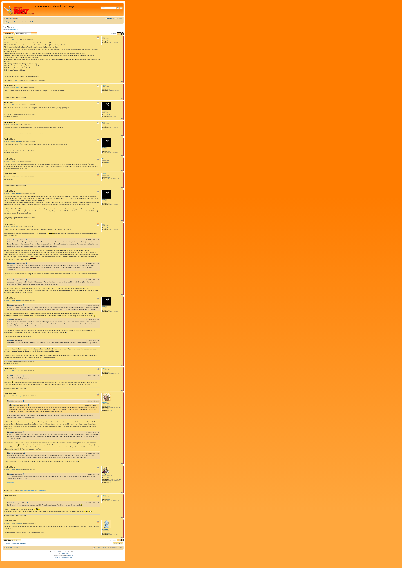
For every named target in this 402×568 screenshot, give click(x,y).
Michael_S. (105, 402)
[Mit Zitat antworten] (98, 37)
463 (108, 477)
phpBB (57, 551)
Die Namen (8, 27)
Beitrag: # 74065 (9, 371)
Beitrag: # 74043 (9, 87)
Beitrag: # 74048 (9, 141)
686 (108, 41)
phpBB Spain (65, 553)
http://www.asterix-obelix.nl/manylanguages (33, 490)
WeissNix (104, 111)
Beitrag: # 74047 (9, 124)
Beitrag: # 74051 (9, 176)
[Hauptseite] (19, 9)
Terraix (104, 85)
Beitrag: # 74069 (9, 396)
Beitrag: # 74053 (9, 226)
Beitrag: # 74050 (9, 161)
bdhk (103, 37)
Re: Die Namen (10, 85)
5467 (108, 114)
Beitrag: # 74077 (9, 523)
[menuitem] (16, 18)
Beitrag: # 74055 (9, 300)
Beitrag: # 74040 (9, 40)
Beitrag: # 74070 (9, 469)
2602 (108, 89)
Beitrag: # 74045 (9, 104)
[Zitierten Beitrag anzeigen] (26, 240)
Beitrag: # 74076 (9, 498)
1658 (108, 533)
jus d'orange (10, 482)
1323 (108, 406)
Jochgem (105, 474)
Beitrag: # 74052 (9, 193)
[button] (122, 33)
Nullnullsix (105, 529)
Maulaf (16, 29)
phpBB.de (70, 555)
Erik (12, 29)
